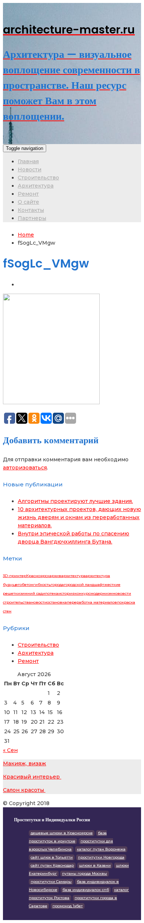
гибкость (42, 584)
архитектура (73, 575)
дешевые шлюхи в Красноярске (62, 833)
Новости (29, 169)
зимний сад (31, 593)
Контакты (31, 210)
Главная (28, 161)
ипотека (50, 593)
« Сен (10, 750)
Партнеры (32, 218)
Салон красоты (24, 790)
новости (39, 602)
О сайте (28, 202)
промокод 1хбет (67, 905)
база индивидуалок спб (85, 889)
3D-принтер (14, 575)
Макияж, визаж (24, 763)
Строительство (38, 177)
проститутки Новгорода (101, 857)
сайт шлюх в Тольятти (52, 857)
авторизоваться (25, 467)
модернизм (101, 593)
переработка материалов (92, 602)
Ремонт (28, 193)
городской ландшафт (84, 584)
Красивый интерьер (32, 776)
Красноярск (37, 575)
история (66, 593)
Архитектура (36, 185)
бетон (27, 584)
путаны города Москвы (84, 873)
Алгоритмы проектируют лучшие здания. (75, 501)
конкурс (82, 593)
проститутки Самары (51, 881)
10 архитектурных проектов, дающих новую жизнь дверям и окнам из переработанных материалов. (79, 517)
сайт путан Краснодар (52, 865)
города (57, 584)
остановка (57, 602)
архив (55, 575)
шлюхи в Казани (95, 865)
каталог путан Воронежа (101, 849)
